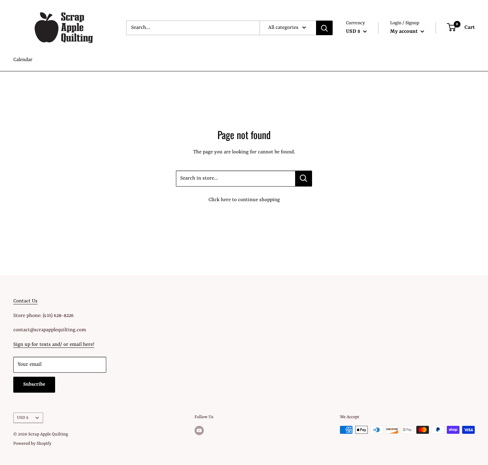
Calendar (23, 60)
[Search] (324, 28)
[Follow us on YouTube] (199, 430)
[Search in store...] (303, 179)
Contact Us (25, 301)
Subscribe (34, 384)
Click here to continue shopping (244, 200)
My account (404, 32)
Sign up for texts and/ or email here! (53, 345)
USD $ (22, 417)
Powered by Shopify (32, 443)
